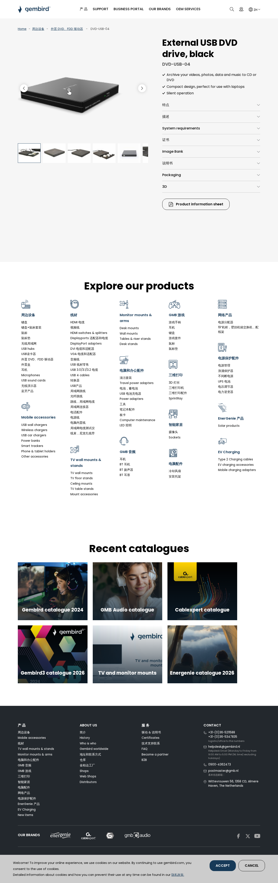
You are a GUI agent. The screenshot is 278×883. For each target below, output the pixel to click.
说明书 (167, 163)
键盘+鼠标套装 (31, 327)
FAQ (144, 749)
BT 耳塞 (125, 475)
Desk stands (129, 344)
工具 (123, 404)
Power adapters (131, 399)
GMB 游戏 (24, 771)
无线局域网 (28, 344)
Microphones (30, 375)
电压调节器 (225, 387)
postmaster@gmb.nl (223, 771)
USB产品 (76, 386)
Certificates (150, 738)
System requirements (181, 128)
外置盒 (25, 365)
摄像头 (173, 432)
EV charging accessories (236, 465)
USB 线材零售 (79, 365)
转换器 (74, 380)
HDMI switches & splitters (88, 333)
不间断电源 (225, 376)
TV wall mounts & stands (36, 749)
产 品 (84, 9)
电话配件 (76, 412)
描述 (165, 116)
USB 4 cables (79, 375)
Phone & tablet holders (38, 451)
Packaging (171, 174)
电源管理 (224, 365)
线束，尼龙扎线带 (82, 433)
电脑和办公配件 (28, 760)
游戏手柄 (175, 322)
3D (164, 186)
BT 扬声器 (126, 470)
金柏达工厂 (87, 765)
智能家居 (24, 782)
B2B (144, 760)
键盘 (24, 322)
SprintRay (176, 398)
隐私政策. (177, 875)
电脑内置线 (78, 423)
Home (22, 29)
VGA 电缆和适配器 (83, 354)
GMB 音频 (24, 765)
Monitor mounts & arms (35, 754)
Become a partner (155, 754)
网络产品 (24, 793)
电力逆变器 (225, 392)
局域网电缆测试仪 (82, 428)
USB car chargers (33, 435)
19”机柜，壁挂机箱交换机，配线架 (238, 329)
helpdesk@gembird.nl (224, 747)
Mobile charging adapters (237, 470)
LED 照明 (126, 425)
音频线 (74, 359)
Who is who (88, 743)
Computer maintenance (137, 420)
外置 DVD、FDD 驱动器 (67, 29)
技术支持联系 (151, 743)
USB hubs (28, 349)
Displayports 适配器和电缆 (89, 338)
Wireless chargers (34, 430)
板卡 (123, 415)
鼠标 (24, 333)
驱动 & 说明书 (151, 732)
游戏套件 (175, 338)
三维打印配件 (178, 393)
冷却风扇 (175, 471)
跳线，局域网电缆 (82, 402)
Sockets (174, 437)
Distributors (88, 782)
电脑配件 (24, 787)
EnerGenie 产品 (29, 804)
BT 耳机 (125, 464)
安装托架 (175, 476)
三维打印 (24, 776)
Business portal (129, 9)
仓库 (83, 760)
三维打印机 (176, 388)
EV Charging (27, 810)
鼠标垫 (25, 338)
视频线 (74, 327)
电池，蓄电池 (129, 388)
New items (25, 815)
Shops (84, 771)
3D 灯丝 (174, 383)
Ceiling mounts (81, 484)
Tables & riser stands (135, 339)
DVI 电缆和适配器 (82, 349)
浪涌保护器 (225, 371)
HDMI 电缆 (77, 322)
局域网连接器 (79, 407)
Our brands (160, 9)
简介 (83, 732)
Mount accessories (84, 494)
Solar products (229, 426)
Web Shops (88, 776)
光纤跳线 (76, 396)
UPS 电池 (224, 381)
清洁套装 (126, 378)
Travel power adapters (137, 383)
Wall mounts (129, 334)
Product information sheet (199, 204)
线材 (21, 743)
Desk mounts (129, 328)
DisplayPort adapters (86, 344)
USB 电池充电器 (130, 394)
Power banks (30, 441)
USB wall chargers (34, 425)
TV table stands (82, 489)
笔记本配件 (127, 409)
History (85, 738)
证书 (165, 139)
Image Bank (172, 151)
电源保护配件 (27, 798)
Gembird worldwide (94, 749)
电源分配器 (225, 322)
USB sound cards (33, 380)
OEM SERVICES (188, 9)
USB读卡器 (28, 354)
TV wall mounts (81, 473)
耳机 (24, 370)
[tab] (211, 105)
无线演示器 (28, 386)
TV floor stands (81, 478)
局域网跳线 (78, 391)
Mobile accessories (32, 738)
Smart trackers (32, 446)
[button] (142, 88)
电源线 (74, 417)
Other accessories (34, 457)
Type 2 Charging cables (235, 459)
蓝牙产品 (27, 391)
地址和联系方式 (90, 754)
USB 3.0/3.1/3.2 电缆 (84, 370)
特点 (165, 104)
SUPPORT (100, 9)
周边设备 (38, 29)
